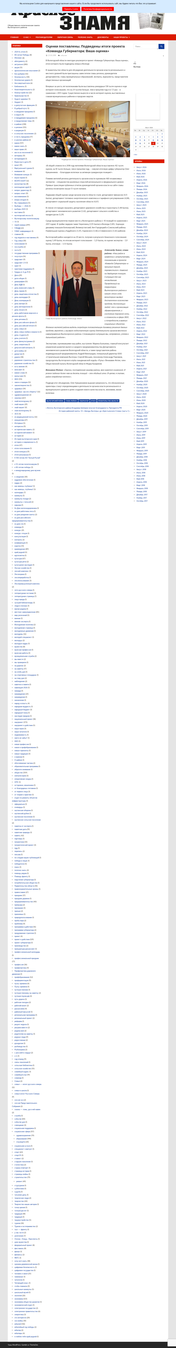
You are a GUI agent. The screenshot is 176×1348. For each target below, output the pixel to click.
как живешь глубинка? (23, 486)
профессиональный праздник (26, 958)
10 (135, 140)
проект (17, 936)
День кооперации (21, 300)
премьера (18, 905)
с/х (15, 1056)
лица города (19, 599)
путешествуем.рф (21, 996)
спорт (16, 1152)
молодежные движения (24, 631)
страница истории (21, 1171)
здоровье (18, 388)
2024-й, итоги (19, 52)
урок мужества (20, 1242)
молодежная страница (23, 628)
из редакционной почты (24, 417)
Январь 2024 (141, 265)
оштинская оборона (22, 810)
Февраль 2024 (142, 262)
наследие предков (22, 716)
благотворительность (23, 89)
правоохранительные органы (26, 889)
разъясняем (19, 1009)
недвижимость (20, 735)
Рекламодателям (44, 37)
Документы (103, 37)
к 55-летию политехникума (25, 464)
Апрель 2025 (141, 217)
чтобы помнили (20, 1286)
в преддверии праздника (24, 118)
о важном (18, 757)
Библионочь (19, 86)
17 (135, 143)
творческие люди (21, 1198)
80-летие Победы (21, 55)
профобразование (21, 977)
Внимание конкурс (22, 174)
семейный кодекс (21, 1072)
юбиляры (18, 1333)
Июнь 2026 (141, 173)
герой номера (19, 225)
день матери (19, 303)
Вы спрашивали (21, 203)
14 (153, 140)
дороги (17, 357)
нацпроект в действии (23, 725)
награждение (19, 694)
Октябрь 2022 (142, 312)
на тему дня (19, 678)
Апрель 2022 (141, 331)
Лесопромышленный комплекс (27, 584)
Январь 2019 (141, 454)
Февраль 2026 (142, 186)
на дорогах (18, 665)
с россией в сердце (22, 1053)
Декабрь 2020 (142, 381)
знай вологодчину (21, 401)
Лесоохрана (19, 574)
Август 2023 (141, 280)
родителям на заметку (23, 1034)
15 (157, 140)
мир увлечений (20, 615)
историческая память (23, 429)
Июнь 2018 (140, 476)
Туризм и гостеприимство (24, 1226)
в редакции (19, 130)
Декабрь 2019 (142, 419)
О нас (26, 37)
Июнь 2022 (140, 325)
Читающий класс (21, 1283)
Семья (17, 1081)
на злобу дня (19, 672)
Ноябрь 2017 (141, 498)
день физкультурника (23, 341)
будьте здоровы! (21, 99)
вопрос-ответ (19, 193)
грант (16, 266)
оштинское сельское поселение (27, 820)
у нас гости (19, 1232)
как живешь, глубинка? (23, 489)
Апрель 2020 (141, 406)
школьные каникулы (22, 1289)
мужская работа (21, 653)
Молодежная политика (23, 624)
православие (19, 892)
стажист (17, 1158)
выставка (18, 212)
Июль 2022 (141, 321)
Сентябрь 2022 (142, 315)
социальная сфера (22, 1131)
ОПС (16, 782)
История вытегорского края (25, 439)
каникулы (18, 495)
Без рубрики (19, 74)
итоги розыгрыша (21, 455)
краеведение (19, 549)
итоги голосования (22, 448)
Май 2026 (140, 177)
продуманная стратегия (24, 933)
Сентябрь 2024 (142, 240)
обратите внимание (22, 769)
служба (17, 1116)
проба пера (19, 920)
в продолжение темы (23, 121)
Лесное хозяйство (21, 568)
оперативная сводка (22, 779)
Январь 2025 (141, 227)
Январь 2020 (141, 416)
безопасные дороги (22, 80)
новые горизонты (21, 750)
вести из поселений (22, 152)
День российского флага (24, 322)
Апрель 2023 (141, 293)
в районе (18, 124)
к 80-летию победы (22, 467)
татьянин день (20, 1195)
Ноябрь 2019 (141, 422)
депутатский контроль (23, 347)
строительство (20, 1177)
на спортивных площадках (25, 675)
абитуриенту (19, 61)
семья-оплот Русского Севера (26, 1094)
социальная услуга (22, 1146)
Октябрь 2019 (142, 425)
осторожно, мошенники (23, 785)
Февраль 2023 (142, 299)
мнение (17, 618)
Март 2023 (140, 296)
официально (19, 804)
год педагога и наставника (25, 237)
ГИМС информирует (22, 231)
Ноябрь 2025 (141, 196)
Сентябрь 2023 (142, 277)
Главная (14, 37)
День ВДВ (18, 284)
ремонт (19, 1181)
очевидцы (18, 807)
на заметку (18, 669)
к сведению (19, 477)
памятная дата (20, 829)
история (17, 436)
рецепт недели (20, 1024)
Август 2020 (141, 394)
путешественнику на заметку (26, 993)
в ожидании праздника (23, 111)
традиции (18, 1214)
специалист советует (23, 1149)
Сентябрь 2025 (142, 202)
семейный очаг (20, 1075)
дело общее (19, 278)
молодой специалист (23, 637)
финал (17, 1251)
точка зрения (19, 1207)
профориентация (21, 980)
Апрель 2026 (141, 180)
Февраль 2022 (142, 337)
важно (17, 143)
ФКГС (16, 1258)
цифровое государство (23, 1270)
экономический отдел (23, 1305)
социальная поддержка (24, 1128)
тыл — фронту (20, 1229)
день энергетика (21, 344)
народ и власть (20, 703)
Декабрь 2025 (142, 192)
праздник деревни (21, 898)
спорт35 (17, 1155)
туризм (17, 1223)
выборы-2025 (20, 209)
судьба (17, 1192)
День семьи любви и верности (26, 332)
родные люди (20, 1037)
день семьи (19, 329)
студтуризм (19, 1185)
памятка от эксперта (22, 826)
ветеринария (19, 159)
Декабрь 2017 (142, 494)
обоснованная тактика (23, 763)
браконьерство (20, 96)
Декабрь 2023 (142, 268)
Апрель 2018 (141, 482)
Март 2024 (140, 258)
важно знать (19, 146)
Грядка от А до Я (21, 272)
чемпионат (18, 1277)
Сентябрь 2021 (142, 353)
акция (16, 67)
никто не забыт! (20, 738)
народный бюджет (22, 709)
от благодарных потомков (25, 788)
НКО (16, 741)
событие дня (19, 1122)
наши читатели (20, 732)
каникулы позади (21, 499)
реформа (18, 1021)
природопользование (23, 917)
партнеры (18, 839)
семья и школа (20, 1090)
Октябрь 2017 (142, 501)
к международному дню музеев (27, 470)
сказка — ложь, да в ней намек (27, 1109)
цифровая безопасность (24, 1267)
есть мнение (19, 366)
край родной (19, 552)
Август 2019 (141, 432)
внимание (18, 171)
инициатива (19, 420)
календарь (18, 492)
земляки (17, 398)
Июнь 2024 (141, 249)
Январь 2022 (141, 340)
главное (17, 234)
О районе (18, 760)
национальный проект (23, 719)
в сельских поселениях (24, 133)
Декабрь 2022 (142, 306)
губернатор (84, 401)
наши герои (19, 728)
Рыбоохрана (19, 1049)
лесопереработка (21, 577)
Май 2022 (140, 328)
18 (140, 143)
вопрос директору (21, 190)
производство (20, 946)
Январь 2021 (141, 378)
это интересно (20, 1317)
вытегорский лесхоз (22, 215)
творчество (19, 1201)
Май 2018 (140, 479)
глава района (71, 401)
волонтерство (20, 184)
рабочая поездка (21, 1002)
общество (18, 772)
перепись (18, 851)
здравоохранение (21, 395)
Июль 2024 (141, 246)
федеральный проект (23, 1245)
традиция (18, 1217)
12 (144, 140)
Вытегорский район (55, 401)
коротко (17, 546)
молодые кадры (21, 643)
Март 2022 (140, 334)
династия (18, 354)
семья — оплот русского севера (27, 1084)
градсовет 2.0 (20, 263)
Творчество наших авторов (25, 1204)
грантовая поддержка (23, 269)
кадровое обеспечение (23, 480)
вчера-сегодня (20, 200)
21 (153, 143)
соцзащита (20, 1142)
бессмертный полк (22, 83)
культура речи (20, 561)
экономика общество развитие (27, 1302)
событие (63, 55)
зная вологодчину (21, 410)
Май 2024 (140, 252)
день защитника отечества (25, 294)
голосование (19, 244)
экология (18, 1295)
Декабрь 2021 (142, 343)
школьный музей (21, 1292)
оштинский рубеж (21, 813)
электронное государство (25, 1308)
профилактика (20, 968)
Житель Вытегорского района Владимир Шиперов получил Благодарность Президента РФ (84, 408)
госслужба (18, 247)
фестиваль (19, 1248)
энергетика (18, 1314)
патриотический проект (24, 845)
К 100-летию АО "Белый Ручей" (27, 458)
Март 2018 (140, 485)
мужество (18, 647)
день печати (19, 310)
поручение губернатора (24, 880)
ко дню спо (18, 524)
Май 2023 (140, 290)
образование (21, 1139)
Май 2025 (140, 214)
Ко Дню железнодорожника (25, 508)
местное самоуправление (25, 612)
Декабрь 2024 (142, 230)
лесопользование (21, 580)
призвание (18, 908)
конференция (20, 543)
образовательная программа (26, 766)
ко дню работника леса (24, 511)
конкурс (17, 530)
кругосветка (19, 555)
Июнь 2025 (141, 211)
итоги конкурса (20, 451)
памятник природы (22, 832)
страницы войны (21, 1174)
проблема (18, 924)
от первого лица (21, 791)
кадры (17, 483)
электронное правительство (26, 1311)
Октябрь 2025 (142, 199)
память (17, 835)
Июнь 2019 (140, 438)
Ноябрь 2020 (141, 384)
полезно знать (20, 870)
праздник (18, 895)
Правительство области (24, 886)
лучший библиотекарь (23, 603)
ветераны (18, 155)
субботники (19, 1188)
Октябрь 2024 (142, 236)
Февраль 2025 (142, 224)
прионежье (18, 914)
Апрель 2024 (141, 255)
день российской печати (24, 325)
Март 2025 (140, 221)
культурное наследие (23, 565)
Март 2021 (140, 372)
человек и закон (21, 1273)
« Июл (135, 154)
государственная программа (26, 253)
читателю (18, 1280)
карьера (17, 505)
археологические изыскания (26, 70)
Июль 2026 (141, 170)
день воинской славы (23, 288)
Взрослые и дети (21, 162)
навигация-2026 (21, 687)
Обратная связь (65, 37)
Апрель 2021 (141, 369)
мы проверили (20, 662)
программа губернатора (24, 930)
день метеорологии (22, 307)
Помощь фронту (21, 876)
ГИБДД (17, 228)
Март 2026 (140, 183)
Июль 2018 (140, 473)
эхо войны (18, 1321)
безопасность (20, 77)
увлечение (18, 1236)
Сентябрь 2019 (142, 428)
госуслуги (18, 256)
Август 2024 (141, 243)
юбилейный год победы (24, 1327)
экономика (18, 1299)
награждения (19, 697)
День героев (19, 291)
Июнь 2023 (140, 287)
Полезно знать (85, 37)
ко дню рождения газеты (24, 514)
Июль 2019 (140, 435)
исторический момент (23, 432)
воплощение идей (21, 187)
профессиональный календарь (27, 952)
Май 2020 (140, 403)
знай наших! (19, 407)
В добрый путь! (20, 108)
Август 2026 (141, 167)
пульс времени (20, 983)
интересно (18, 426)
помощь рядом (20, 873)
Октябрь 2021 (142, 350)
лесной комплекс (21, 571)
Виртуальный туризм (23, 168)
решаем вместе (20, 1027)
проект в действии (22, 939)
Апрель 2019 (141, 444)
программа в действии (23, 927)
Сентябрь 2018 (142, 466)
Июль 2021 (140, 359)
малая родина (20, 609)
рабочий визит (20, 1005)
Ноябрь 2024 (141, 233)
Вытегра (136, 67)
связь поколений (21, 1062)
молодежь (18, 634)
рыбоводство (20, 1046)
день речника (20, 319)
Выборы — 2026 (21, 206)
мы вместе (18, 659)
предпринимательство (23, 901)
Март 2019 (140, 447)
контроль (18, 540)
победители (19, 864)
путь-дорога (19, 999)
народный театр (21, 713)
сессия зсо (18, 1100)
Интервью (18, 423)
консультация (20, 536)
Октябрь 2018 (142, 463)
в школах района (21, 140)
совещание (19, 1125)
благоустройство (21, 92)
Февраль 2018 (142, 488)
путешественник (21, 990)
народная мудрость (22, 706)
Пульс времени (20, 986)
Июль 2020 (141, 397)
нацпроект (18, 722)
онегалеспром (20, 776)
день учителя (20, 338)
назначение (19, 700)
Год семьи (18, 240)
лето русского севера (23, 590)
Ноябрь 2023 (141, 271)
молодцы (18, 640)
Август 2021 (141, 356)
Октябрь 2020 (142, 387)
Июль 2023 (141, 284)
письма (17, 854)
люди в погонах (20, 606)
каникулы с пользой (22, 502)
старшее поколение (22, 1161)
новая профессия (21, 744)
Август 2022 (141, 318)
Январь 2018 (141, 491)
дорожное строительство (24, 360)
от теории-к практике (23, 794)
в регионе (18, 127)
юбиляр (17, 1330)
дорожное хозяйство (22, 363)
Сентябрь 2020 (142, 391)
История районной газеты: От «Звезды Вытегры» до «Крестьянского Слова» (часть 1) (94, 411)
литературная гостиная (24, 593)
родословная (19, 1040)
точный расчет (20, 1210)
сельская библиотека (23, 1065)
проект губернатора (22, 942)
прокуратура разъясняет (24, 949)
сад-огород (19, 1059)
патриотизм (19, 842)
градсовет (18, 259)
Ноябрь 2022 (141, 309)
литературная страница (24, 596)
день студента (20, 335)
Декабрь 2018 (142, 457)
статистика (19, 1165)
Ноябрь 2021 (141, 347)
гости (16, 250)
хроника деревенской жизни (25, 1264)
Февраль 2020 (142, 413)
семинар (17, 1078)
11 (140, 140)
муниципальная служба (24, 656)
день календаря (21, 297)
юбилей (17, 1324)
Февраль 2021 (142, 375)
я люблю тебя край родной (25, 1336)
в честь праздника (22, 137)
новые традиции (21, 754)
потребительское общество (25, 883)
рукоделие (18, 1043)
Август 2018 (141, 469)
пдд (16, 848)
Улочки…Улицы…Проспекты (26, 1239)
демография (19, 281)
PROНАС (18, 58)
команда (17, 527)
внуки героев (19, 178)
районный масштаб (22, 1012)
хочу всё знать (20, 1261)
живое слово (19, 373)
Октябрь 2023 (142, 274)
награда (17, 691)
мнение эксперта (21, 621)
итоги (93, 401)
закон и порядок (21, 382)
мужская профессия (22, 650)
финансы (18, 1255)
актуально (18, 64)
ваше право (19, 149)
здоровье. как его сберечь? (25, 392)
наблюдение (19, 681)
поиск (16, 867)
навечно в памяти (21, 684)
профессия (19, 964)
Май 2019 (140, 441)
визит (16, 165)
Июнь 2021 (140, 362)
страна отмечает (21, 1168)
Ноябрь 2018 (141, 460)
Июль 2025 (141, 208)
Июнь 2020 (141, 400)
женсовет (18, 370)
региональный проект (23, 1018)
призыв (17, 911)
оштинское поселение (23, 817)
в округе (17, 115)
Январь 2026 (141, 189)
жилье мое (18, 376)
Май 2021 (140, 365)
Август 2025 (141, 205)
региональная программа (24, 1015)
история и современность (25, 442)
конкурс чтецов (20, 533)
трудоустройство (21, 1220)
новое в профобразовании (25, 747)
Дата (16, 275)
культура (18, 558)
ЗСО (16, 414)
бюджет (17, 102)
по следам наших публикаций (26, 857)
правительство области (108, 401)
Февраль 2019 (142, 450)
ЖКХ (16, 379)
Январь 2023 (141, 302)
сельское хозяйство (22, 1068)
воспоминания (20, 196)
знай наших (19, 404)
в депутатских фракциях (24, 105)
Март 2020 (140, 410)
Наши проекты (121, 37)
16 (162, 140)
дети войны (19, 351)
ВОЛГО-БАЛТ (20, 181)
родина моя (19, 1031)
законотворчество (21, 385)
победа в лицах (20, 861)
